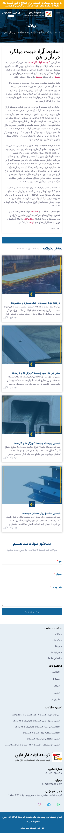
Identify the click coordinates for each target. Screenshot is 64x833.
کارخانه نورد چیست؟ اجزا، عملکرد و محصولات (36, 715)
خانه (57, 32)
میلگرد (39, 77)
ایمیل (58, 574)
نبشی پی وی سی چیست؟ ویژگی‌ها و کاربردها (36, 721)
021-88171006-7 (53, 773)
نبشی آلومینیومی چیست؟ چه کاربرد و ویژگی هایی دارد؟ (34, 745)
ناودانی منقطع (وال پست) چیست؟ (41, 733)
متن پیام (57, 587)
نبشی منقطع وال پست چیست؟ (43, 739)
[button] (58, 14)
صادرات (34, 212)
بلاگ (49, 32)
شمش (57, 77)
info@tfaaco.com (52, 784)
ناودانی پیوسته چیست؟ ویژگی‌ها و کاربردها (37, 727)
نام (60, 561)
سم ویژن (24, 828)
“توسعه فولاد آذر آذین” (39, 63)
